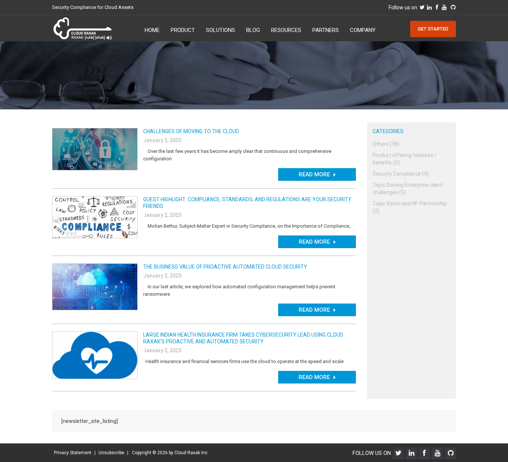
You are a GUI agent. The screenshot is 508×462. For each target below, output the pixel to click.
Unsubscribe (111, 452)
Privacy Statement (72, 452)
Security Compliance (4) (401, 174)
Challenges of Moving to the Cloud (191, 131)
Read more (314, 174)
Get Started (433, 29)
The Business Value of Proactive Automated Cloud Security (225, 267)
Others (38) (386, 144)
